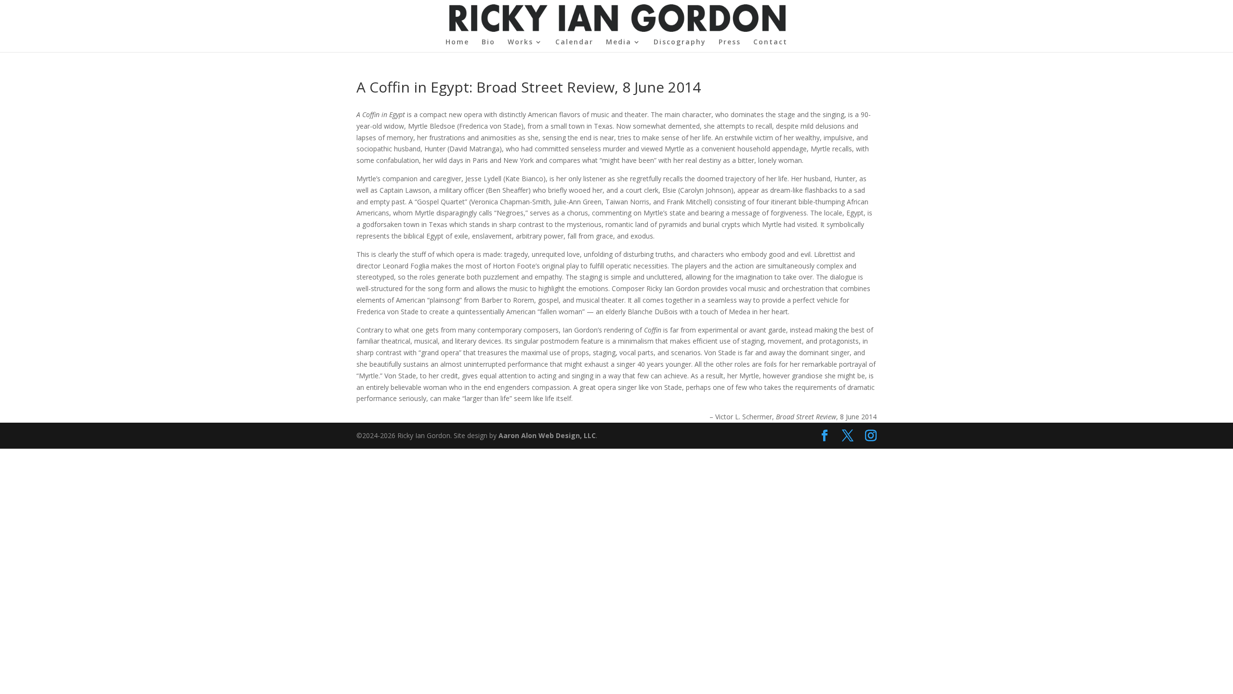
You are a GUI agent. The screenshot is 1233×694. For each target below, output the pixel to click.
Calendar (574, 42)
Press (730, 42)
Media (618, 42)
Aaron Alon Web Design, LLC (547, 435)
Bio (488, 42)
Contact (770, 42)
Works (520, 42)
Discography (680, 42)
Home (457, 42)
